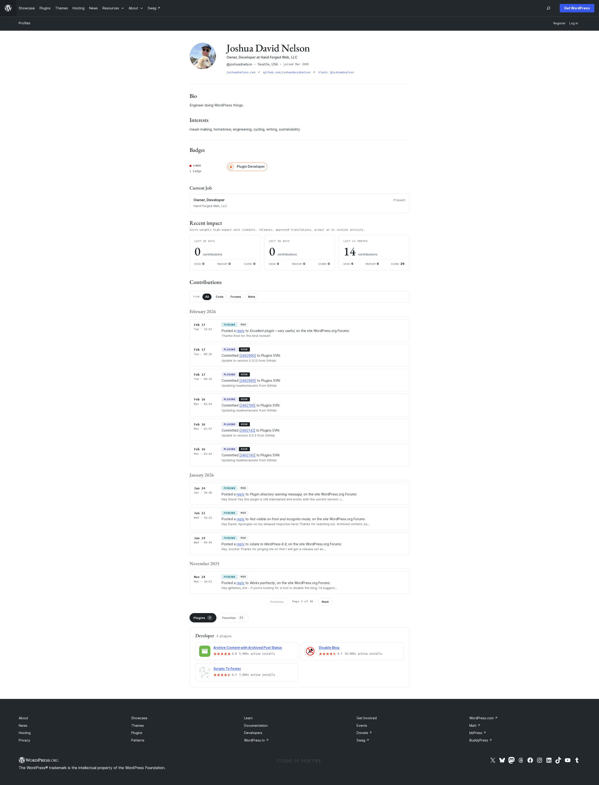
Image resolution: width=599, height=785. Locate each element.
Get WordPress (577, 8)
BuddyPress (480, 740)
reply (241, 331)
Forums (235, 296)
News (23, 725)
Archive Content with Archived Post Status (247, 648)
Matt (474, 725)
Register (559, 23)
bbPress (477, 733)
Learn (248, 718)
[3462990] (247, 355)
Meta (251, 296)
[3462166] (247, 405)
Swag (363, 740)
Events (362, 725)
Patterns (137, 740)
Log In (573, 23)
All (207, 296)
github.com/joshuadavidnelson (287, 72)
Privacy (24, 740)
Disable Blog (329, 648)
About (23, 718)
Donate (364, 733)
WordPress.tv (256, 740)
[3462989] (247, 380)
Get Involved (367, 718)
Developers (253, 733)
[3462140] (247, 455)
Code (219, 296)
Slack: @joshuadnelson (336, 72)
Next (325, 601)
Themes (137, 725)
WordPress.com (483, 718)
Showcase (139, 718)
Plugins (202, 618)
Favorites (232, 618)
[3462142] (247, 430)
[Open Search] (548, 8)
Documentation (256, 725)
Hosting (25, 733)
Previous (277, 601)
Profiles (24, 23)
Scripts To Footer (227, 669)
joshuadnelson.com (241, 72)
